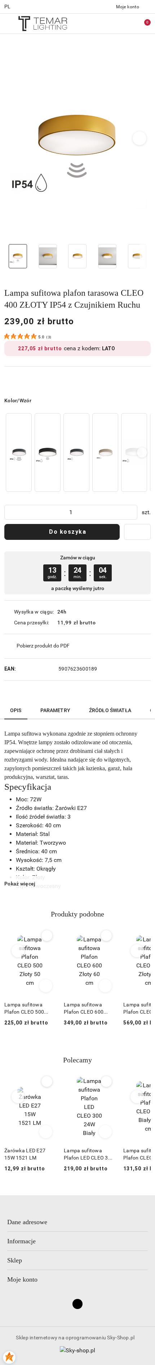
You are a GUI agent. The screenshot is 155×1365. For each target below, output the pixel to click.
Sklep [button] (14, 1260)
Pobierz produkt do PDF (43, 646)
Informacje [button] (21, 1241)
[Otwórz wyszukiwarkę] (112, 23)
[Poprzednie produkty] (18, 951)
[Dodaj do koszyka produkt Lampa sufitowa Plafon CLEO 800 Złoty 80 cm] (105, 985)
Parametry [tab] (55, 710)
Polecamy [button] (77, 1060)
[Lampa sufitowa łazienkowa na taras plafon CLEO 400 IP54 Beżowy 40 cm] (105, 452)
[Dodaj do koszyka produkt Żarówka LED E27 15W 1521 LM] (45, 1131)
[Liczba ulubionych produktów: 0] (127, 23)
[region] (77, 452)
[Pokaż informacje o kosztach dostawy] (101, 623)
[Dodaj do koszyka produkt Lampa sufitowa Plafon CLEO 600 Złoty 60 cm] (45, 985)
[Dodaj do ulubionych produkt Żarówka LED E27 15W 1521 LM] (46, 1081)
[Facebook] (77, 1304)
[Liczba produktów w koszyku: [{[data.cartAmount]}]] (142, 23)
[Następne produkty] (137, 951)
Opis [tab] (16, 710)
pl (7, 6)
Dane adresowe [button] (27, 1222)
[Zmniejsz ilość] (10, 512)
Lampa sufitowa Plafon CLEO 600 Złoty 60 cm (24, 1008)
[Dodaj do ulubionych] (137, 532)
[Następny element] (142, 452)
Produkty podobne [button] (77, 914)
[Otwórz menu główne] (8, 23)
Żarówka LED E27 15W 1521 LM (24, 1154)
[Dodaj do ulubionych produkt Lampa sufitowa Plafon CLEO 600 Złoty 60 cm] (46, 935)
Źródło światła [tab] (110, 710)
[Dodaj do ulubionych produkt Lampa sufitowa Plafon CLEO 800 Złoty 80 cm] (106, 935)
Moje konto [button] (22, 1279)
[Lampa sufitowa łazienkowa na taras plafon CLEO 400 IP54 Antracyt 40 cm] (76, 452)
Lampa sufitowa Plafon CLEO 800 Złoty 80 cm (83, 1008)
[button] (139, 138)
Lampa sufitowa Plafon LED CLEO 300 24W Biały (89, 1154)
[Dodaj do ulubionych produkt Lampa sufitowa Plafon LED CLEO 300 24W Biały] (106, 1081)
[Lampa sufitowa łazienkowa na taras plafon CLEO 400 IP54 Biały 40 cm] (134, 452)
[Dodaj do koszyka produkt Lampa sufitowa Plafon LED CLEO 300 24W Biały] (105, 1131)
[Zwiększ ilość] (131, 512)
